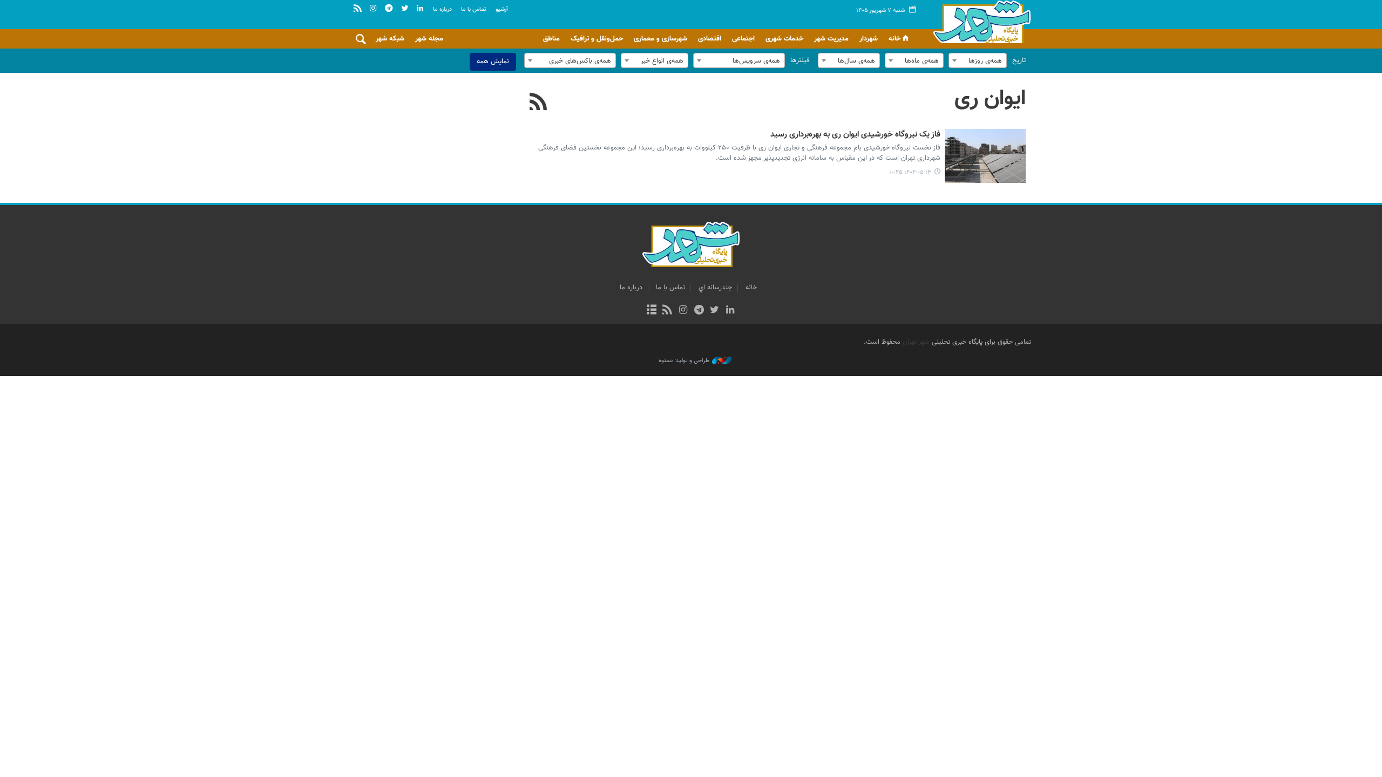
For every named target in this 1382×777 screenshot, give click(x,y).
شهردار (868, 38)
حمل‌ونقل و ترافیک (597, 38)
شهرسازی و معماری (660, 38)
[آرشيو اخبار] (651, 310)
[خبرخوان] (667, 310)
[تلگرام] (699, 310)
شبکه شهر (390, 38)
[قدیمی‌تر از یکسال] (985, 156)
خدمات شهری (784, 38)
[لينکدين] (730, 310)
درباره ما (442, 9)
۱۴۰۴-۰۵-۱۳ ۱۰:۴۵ (910, 172)
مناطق (551, 38)
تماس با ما (473, 9)
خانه (894, 38)
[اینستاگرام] (683, 310)
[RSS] (538, 103)
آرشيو (502, 9)
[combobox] (978, 60)
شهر (979, 21)
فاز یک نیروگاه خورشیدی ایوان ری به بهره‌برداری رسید (855, 135)
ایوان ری (990, 98)
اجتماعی (743, 38)
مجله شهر (429, 38)
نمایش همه (493, 61)
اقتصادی (709, 38)
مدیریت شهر (831, 38)
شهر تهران (916, 342)
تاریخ (1019, 60)
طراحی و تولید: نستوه (684, 361)
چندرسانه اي (715, 287)
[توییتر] (714, 310)
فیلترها (800, 60)
